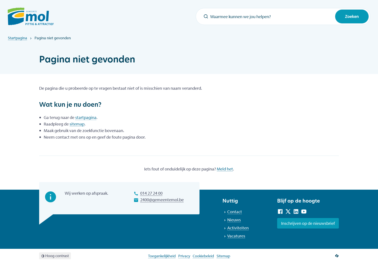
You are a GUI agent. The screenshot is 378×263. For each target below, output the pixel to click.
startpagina (85, 117)
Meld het (225, 169)
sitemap (77, 124)
